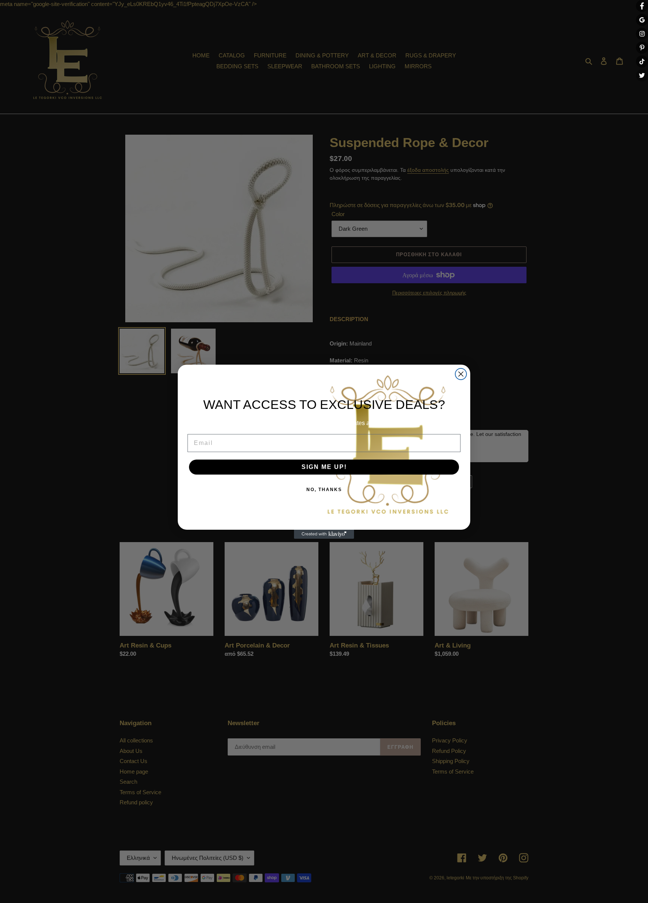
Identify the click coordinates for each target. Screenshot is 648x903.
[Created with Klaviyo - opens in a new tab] (324, 534)
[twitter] (642, 75)
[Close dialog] (460, 374)
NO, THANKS (324, 489)
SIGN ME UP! (324, 467)
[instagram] (642, 34)
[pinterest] (642, 48)
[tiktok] (642, 62)
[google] (642, 20)
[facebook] (642, 6)
